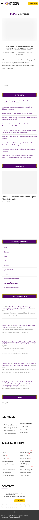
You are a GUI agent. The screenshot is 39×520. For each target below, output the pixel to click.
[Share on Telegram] (23, 72)
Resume (6, 265)
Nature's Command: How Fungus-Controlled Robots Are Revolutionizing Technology (19, 144)
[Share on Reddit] (19, 72)
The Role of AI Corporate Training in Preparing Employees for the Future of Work (17, 308)
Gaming (6, 252)
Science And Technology (11, 287)
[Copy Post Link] (25, 72)
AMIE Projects (24, 464)
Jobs (5, 256)
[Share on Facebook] (15, 72)
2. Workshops (24, 429)
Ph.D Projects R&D (9, 430)
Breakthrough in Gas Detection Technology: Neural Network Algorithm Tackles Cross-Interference (17, 156)
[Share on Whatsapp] (21, 72)
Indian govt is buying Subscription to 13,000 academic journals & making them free (18, 102)
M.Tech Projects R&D (10, 428)
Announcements (7, 461)
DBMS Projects (25, 467)
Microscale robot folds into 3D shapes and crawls (17, 113)
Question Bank (8, 270)
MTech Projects (25, 455)
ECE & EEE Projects (26, 469)
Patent (6, 274)
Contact (4, 467)
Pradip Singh (6, 325)
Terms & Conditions (8, 475)
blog (5, 247)
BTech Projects (25, 461)
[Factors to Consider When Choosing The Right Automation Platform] (19, 182)
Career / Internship (8, 469)
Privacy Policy (6, 472)
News (4, 458)
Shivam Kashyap (10, 52)
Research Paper (25, 472)
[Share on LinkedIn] (17, 72)
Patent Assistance (26, 452)
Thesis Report (24, 475)
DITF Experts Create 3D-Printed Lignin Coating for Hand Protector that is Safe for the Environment (19, 131)
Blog (3, 455)
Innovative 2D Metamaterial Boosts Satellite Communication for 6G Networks (15, 125)
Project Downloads (8, 464)
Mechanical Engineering (11, 278)
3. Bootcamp (24, 432)
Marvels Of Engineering (11, 283)
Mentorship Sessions (10, 425)
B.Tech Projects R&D (10, 433)
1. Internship (24, 426)
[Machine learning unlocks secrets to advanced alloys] (19, 29)
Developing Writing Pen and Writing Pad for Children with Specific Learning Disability (19, 343)
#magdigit (17, 518)
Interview (7, 261)
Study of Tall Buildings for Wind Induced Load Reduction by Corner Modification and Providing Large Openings (18, 384)
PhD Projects (24, 458)
